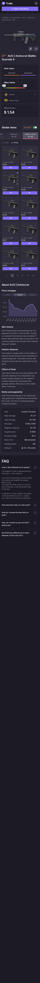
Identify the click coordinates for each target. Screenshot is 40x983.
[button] (20, 94)
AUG (23, 17)
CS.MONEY (5, 17)
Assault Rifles (15, 17)
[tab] (8, 294)
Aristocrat (30, 17)
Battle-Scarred (6, 20)
